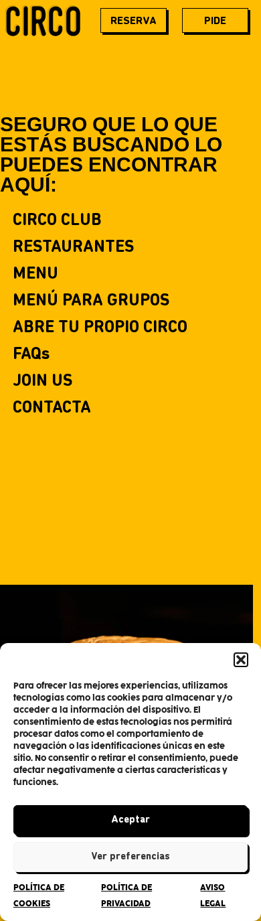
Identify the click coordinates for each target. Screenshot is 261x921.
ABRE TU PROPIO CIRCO (100, 328)
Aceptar (130, 820)
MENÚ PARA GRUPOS (91, 301)
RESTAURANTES (73, 247)
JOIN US (42, 381)
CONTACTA (52, 408)
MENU (35, 274)
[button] (241, 659)
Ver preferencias (130, 857)
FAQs (31, 354)
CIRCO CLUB (57, 220)
